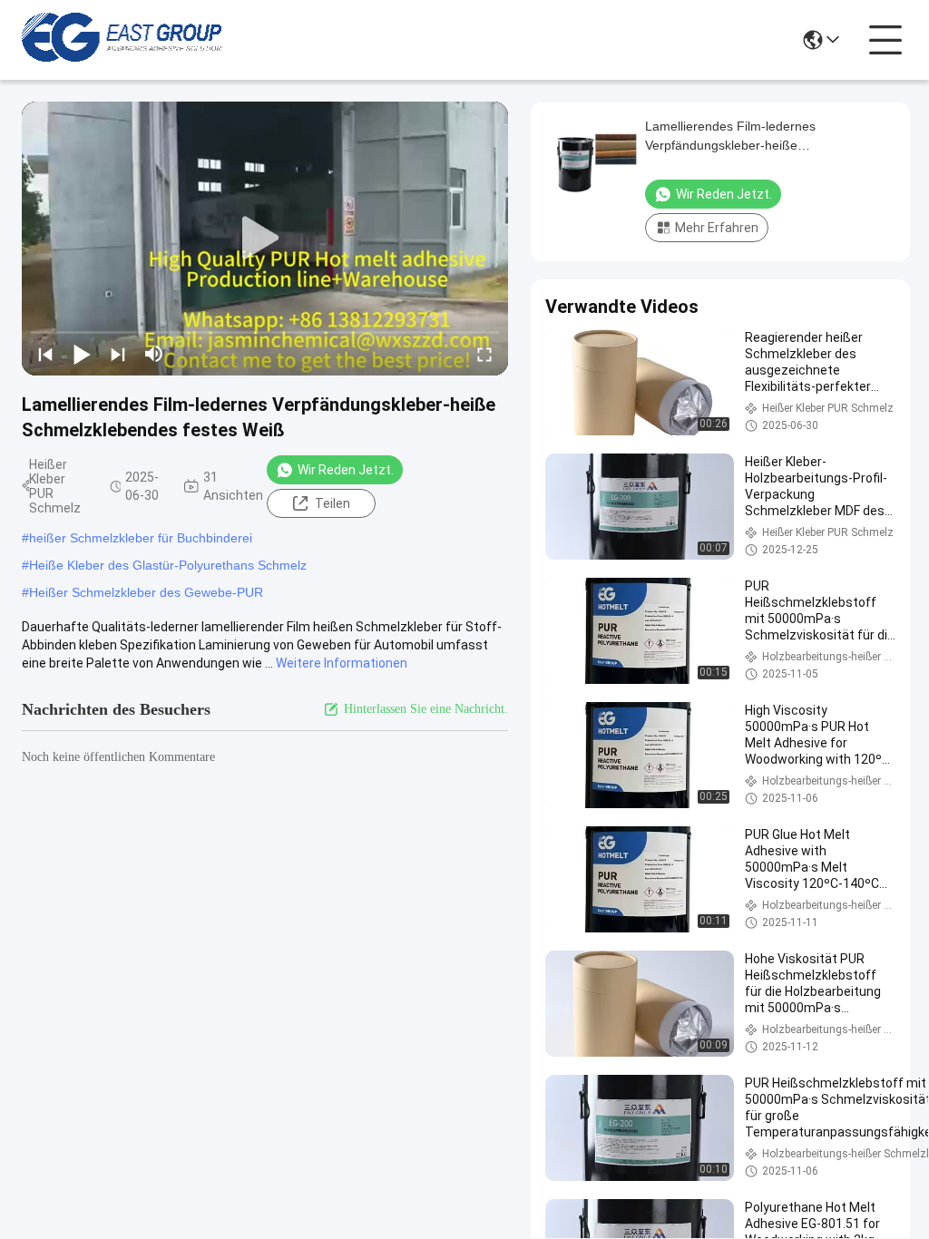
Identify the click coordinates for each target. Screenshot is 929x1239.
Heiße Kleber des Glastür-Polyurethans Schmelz (168, 565)
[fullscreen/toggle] (484, 353)
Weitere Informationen (341, 663)
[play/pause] (82, 353)
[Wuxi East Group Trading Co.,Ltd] (121, 40)
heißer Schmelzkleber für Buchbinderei (140, 538)
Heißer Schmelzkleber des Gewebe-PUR (146, 592)
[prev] (45, 353)
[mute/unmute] (154, 353)
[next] (118, 353)
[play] (265, 238)
